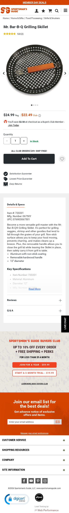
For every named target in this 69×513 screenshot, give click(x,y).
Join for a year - (34, 365)
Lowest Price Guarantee (20, 179)
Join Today (13, 125)
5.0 (18, 34)
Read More (35, 288)
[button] (43, 11)
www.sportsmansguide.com (48, 488)
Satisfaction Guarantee (20, 173)
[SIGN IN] (36, 11)
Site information (13, 469)
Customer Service (14, 440)
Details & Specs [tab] (16, 204)
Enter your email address (21, 422)
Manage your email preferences (34, 433)
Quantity (8, 134)
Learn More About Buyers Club (34, 384)
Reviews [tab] (11, 300)
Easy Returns (15, 184)
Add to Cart (29, 158)
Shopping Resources (15, 450)
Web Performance (48, 510)
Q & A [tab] (10, 310)
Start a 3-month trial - (34, 373)
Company (8, 459)
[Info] (39, 115)
